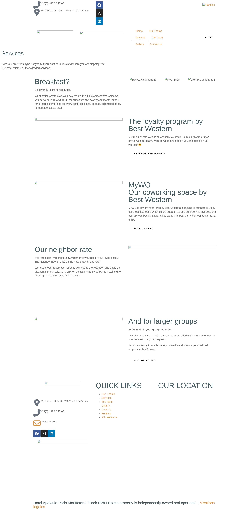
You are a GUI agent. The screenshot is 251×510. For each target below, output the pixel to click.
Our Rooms (155, 30)
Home (139, 30)
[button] (131, 80)
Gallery (140, 44)
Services (140, 37)
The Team (157, 37)
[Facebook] (99, 5)
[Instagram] (99, 13)
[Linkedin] (99, 21)
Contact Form (48, 421)
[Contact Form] (37, 423)
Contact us (156, 44)
